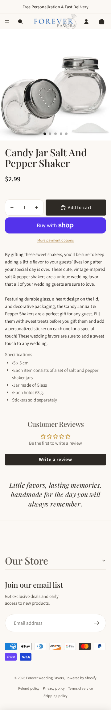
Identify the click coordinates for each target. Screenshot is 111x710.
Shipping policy (55, 695)
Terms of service (80, 688)
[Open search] (20, 21)
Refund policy (29, 688)
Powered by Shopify (81, 677)
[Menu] (7, 22)
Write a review (55, 459)
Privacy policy (54, 688)
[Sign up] (96, 623)
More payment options (55, 240)
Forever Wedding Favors (45, 677)
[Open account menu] (86, 21)
